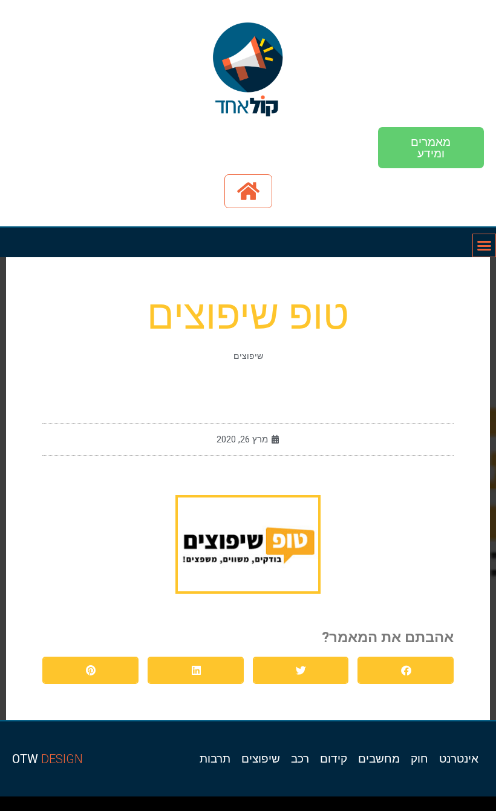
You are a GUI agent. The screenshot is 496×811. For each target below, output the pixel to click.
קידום (333, 759)
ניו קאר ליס (191, 807)
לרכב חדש (383, 807)
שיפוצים (248, 356)
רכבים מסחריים (168, 807)
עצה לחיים (247, 807)
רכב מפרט (340, 807)
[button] (405, 670)
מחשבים (379, 759)
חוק (419, 759)
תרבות (215, 759)
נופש (221, 807)
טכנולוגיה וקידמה (370, 807)
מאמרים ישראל (327, 807)
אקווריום (267, 807)
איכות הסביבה (295, 807)
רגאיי (276, 807)
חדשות (306, 807)
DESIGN (47, 759)
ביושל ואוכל (422, 807)
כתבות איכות (394, 807)
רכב (300, 759)
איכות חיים (450, 807)
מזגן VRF (180, 807)
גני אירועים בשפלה (354, 807)
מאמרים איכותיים (436, 807)
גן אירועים (213, 807)
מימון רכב (257, 807)
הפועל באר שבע (489, 807)
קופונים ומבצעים (473, 807)
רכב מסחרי (315, 807)
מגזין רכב (460, 807)
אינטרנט (458, 759)
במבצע (283, 807)
